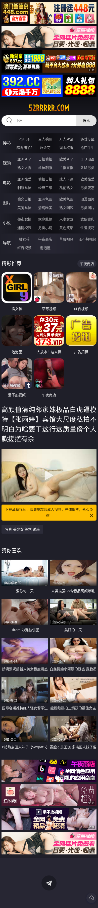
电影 (7, 182)
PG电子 (24, 139)
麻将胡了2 (24, 147)
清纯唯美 (45, 207)
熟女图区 (66, 207)
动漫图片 (87, 199)
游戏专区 (87, 139)
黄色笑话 (66, 227)
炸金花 (45, 147)
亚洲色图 (45, 199)
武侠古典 (87, 219)
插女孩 (24, 239)
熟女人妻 (24, 167)
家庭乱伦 (45, 219)
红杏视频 (24, 247)
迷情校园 (24, 227)
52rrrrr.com (49, 108)
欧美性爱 (87, 179)
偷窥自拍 (24, 199)
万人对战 (66, 139)
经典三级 (45, 187)
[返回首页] (91, 898)
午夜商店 (45, 239)
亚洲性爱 (24, 179)
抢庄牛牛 (87, 147)
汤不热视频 (87, 239)
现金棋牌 (66, 147)
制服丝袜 (24, 187)
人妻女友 (66, 219)
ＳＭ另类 (87, 167)
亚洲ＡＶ (24, 159)
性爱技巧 (87, 227)
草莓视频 (66, 239)
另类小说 (45, 227)
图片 (7, 202)
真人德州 (45, 139)
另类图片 (87, 207)
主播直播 (66, 167)
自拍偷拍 (45, 159)
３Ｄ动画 (87, 159)
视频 (7, 162)
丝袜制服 (45, 167)
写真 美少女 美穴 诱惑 (22, 529)
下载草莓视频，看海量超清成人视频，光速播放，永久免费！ (49, 512)
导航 (7, 243)
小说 (7, 222)
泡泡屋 (45, 247)
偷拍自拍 (45, 179)
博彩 (7, 142)
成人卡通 (66, 179)
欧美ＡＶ (66, 159)
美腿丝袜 (24, 207)
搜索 (86, 120)
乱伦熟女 (66, 187)
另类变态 (87, 187)
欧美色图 (66, 199)
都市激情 (24, 219)
